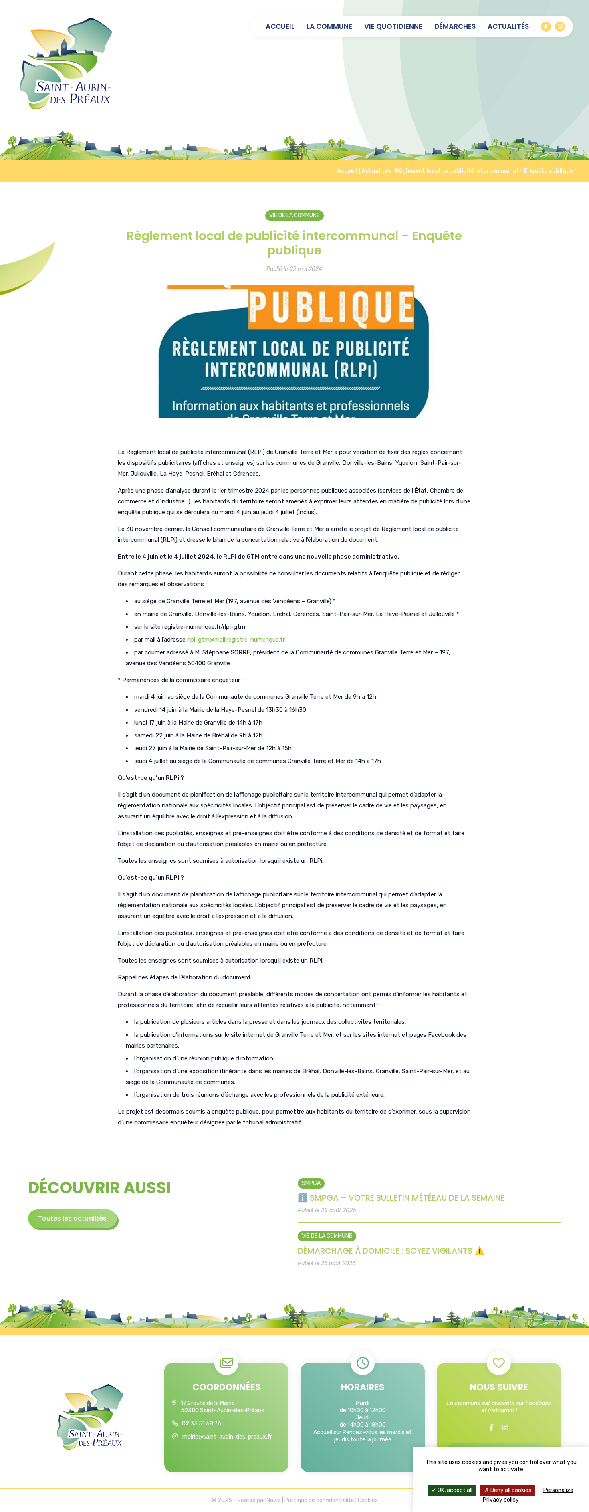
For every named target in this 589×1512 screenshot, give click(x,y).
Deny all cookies (510, 1490)
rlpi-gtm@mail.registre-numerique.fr (236, 639)
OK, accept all (454, 1490)
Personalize (558, 1490)
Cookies (368, 1500)
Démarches (455, 26)
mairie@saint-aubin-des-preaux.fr (227, 1436)
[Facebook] (546, 27)
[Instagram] (560, 27)
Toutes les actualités (72, 1218)
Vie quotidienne (393, 26)
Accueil (280, 26)
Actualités (508, 26)
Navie (273, 1500)
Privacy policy (501, 1499)
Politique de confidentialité (319, 1500)
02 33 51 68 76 (201, 1423)
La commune (329, 26)
